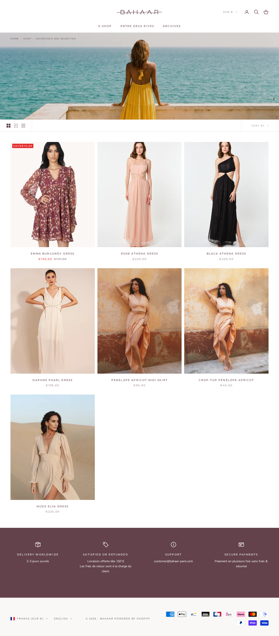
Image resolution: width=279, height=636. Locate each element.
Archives (172, 26)
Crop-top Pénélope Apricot (226, 380)
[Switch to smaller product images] (16, 126)
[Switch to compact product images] (23, 126)
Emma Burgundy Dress (52, 253)
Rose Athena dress (139, 253)
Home (14, 38)
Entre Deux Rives (137, 26)
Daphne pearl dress (52, 380)
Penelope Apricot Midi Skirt (139, 380)
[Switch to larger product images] (8, 126)
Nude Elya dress (52, 506)
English (61, 618)
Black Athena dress (226, 253)
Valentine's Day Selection (56, 38)
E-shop (105, 26)
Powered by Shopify (132, 618)
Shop (27, 38)
